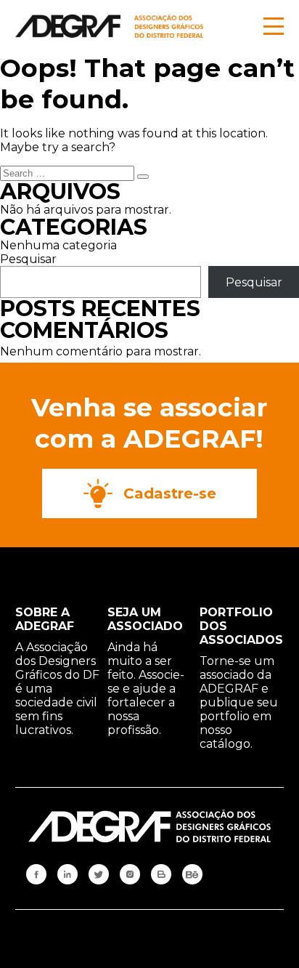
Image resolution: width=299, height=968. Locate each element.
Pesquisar (28, 259)
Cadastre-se (169, 493)
